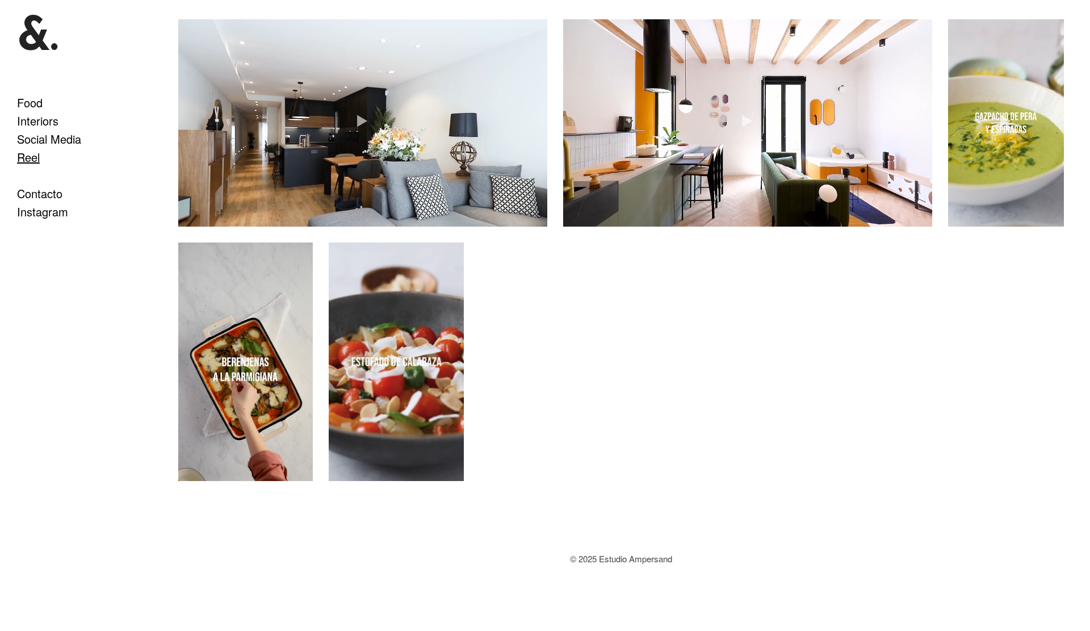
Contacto (39, 193)
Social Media (49, 139)
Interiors (37, 120)
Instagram (42, 211)
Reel (28, 157)
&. (37, 38)
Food (30, 102)
